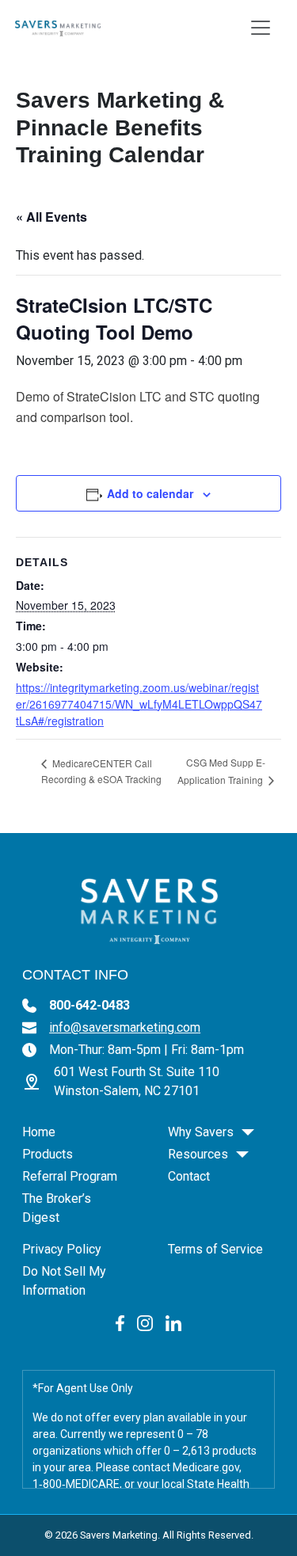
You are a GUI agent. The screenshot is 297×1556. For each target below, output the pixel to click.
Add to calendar (150, 493)
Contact (189, 1176)
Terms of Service (215, 1249)
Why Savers (201, 1131)
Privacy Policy (61, 1249)
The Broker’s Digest (56, 1208)
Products (47, 1154)
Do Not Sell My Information (64, 1281)
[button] (248, 1132)
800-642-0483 (89, 1005)
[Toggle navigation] (260, 28)
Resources (198, 1154)
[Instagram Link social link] (145, 1322)
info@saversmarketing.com (124, 1027)
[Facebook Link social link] (120, 1322)
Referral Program (69, 1176)
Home (38, 1131)
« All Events (51, 216)
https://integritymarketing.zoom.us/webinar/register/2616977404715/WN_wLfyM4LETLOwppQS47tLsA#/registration (139, 704)
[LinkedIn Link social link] (173, 1322)
